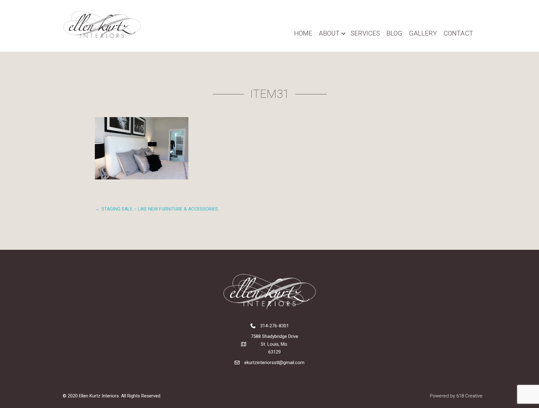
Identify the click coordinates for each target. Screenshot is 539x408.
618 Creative (469, 396)
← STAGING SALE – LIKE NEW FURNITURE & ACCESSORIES (156, 209)
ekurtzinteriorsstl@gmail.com (274, 362)
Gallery (423, 33)
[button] (343, 33)
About (329, 33)
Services (365, 33)
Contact (458, 33)
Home (303, 33)
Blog (394, 33)
